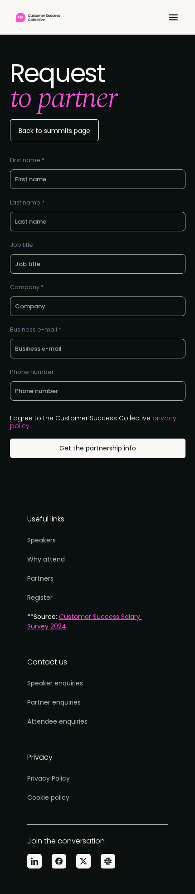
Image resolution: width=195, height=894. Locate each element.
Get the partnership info (97, 448)
